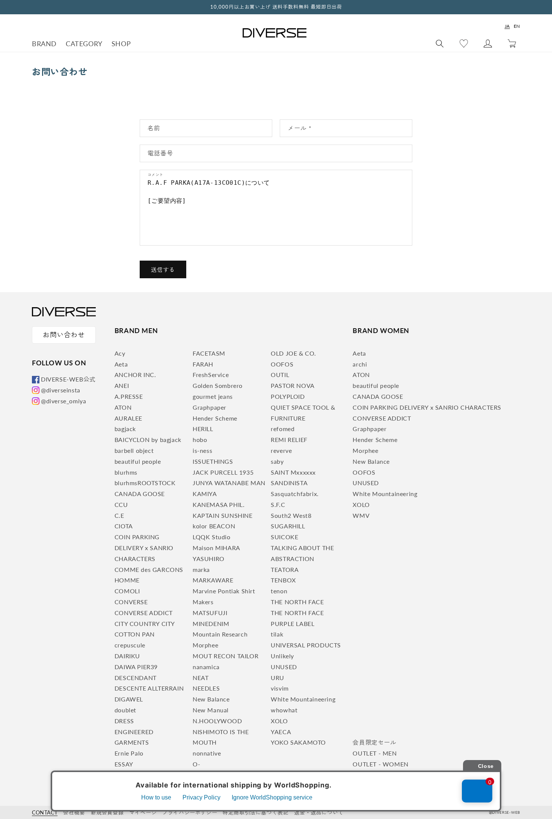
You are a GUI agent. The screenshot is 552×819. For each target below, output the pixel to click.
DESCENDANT (136, 677)
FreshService (211, 374)
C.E (119, 515)
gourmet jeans (213, 396)
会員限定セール (374, 742)
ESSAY (124, 764)
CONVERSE (131, 601)
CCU (121, 504)
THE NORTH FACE (297, 601)
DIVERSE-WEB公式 (68, 379)
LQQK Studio (212, 536)
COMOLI (127, 590)
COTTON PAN (135, 634)
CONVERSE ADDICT (144, 612)
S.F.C (278, 504)
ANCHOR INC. (135, 374)
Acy (120, 353)
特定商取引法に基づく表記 (255, 812)
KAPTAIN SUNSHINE (223, 515)
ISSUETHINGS (213, 461)
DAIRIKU (127, 655)
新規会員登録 (107, 812)
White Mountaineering (303, 699)
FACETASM (209, 353)
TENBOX (283, 580)
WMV (361, 515)
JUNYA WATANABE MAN (229, 482)
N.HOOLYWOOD (217, 720)
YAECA (281, 731)
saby (277, 461)
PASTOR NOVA (293, 385)
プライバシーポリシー (189, 812)
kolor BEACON (214, 525)
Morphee (205, 645)
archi (360, 364)
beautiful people (138, 461)
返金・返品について (318, 812)
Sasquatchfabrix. (295, 493)
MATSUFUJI (210, 612)
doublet (125, 709)
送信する (163, 269)
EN (517, 26)
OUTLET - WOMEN (380, 764)
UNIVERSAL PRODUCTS (306, 645)
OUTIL (280, 374)
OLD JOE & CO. (293, 353)
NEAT (200, 677)
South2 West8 (291, 515)
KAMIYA (205, 493)
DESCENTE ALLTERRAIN (149, 688)
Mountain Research (220, 634)
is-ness (202, 450)
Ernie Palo (129, 753)
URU (277, 677)
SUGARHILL (288, 525)
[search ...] (439, 43)
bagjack (125, 428)
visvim (280, 688)
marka (201, 569)
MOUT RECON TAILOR (225, 655)
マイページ (143, 812)
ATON (123, 407)
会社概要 (74, 812)
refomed (282, 428)
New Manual (211, 709)
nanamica (206, 666)
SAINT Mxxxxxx (293, 472)
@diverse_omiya (63, 400)
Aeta (121, 364)
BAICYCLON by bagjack (148, 439)
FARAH (203, 364)
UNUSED (284, 666)
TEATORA (285, 569)
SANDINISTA (289, 482)
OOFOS (282, 364)
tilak (277, 634)
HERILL (203, 428)
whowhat (284, 709)
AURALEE (128, 418)
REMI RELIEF (289, 439)
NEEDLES (206, 688)
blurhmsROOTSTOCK (145, 482)
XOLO (279, 720)
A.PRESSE (129, 396)
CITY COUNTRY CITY (145, 623)
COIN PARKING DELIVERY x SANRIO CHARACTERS (144, 547)
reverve (281, 450)
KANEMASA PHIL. (218, 504)
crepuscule (130, 645)
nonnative (207, 753)
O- (196, 764)
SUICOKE (284, 536)
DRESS (124, 720)
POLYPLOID (288, 396)
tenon (279, 590)
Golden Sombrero (218, 385)
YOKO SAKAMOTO (298, 742)
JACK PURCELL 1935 (223, 472)
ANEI (122, 385)
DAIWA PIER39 (136, 666)
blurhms (126, 472)
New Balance (211, 699)
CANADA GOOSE (140, 493)
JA (507, 26)
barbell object (134, 450)
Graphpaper (209, 407)
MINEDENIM (211, 623)
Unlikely (282, 655)
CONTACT (44, 812)
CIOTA (124, 525)
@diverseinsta (60, 390)
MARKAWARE (213, 580)
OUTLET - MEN (375, 753)
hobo (200, 439)
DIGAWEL (129, 699)
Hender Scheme (215, 418)
